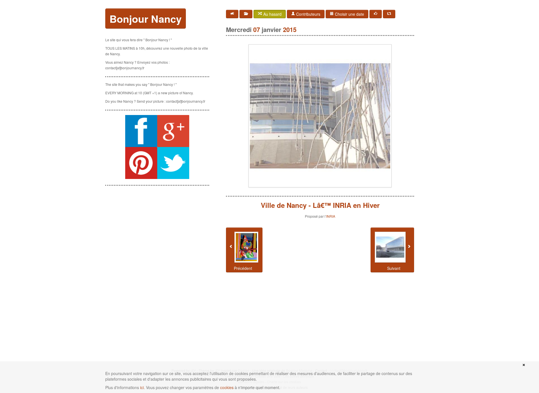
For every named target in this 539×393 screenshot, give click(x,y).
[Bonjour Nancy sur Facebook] (141, 131)
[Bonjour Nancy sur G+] (173, 131)
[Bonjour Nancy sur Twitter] (173, 163)
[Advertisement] (157, 225)
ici (142, 387)
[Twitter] (389, 14)
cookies (227, 387)
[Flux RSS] (232, 14)
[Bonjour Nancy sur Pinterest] (141, 163)
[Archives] (245, 14)
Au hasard (272, 14)
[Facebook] (375, 14)
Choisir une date (349, 14)
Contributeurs (307, 14)
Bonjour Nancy (145, 18)
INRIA (330, 216)
